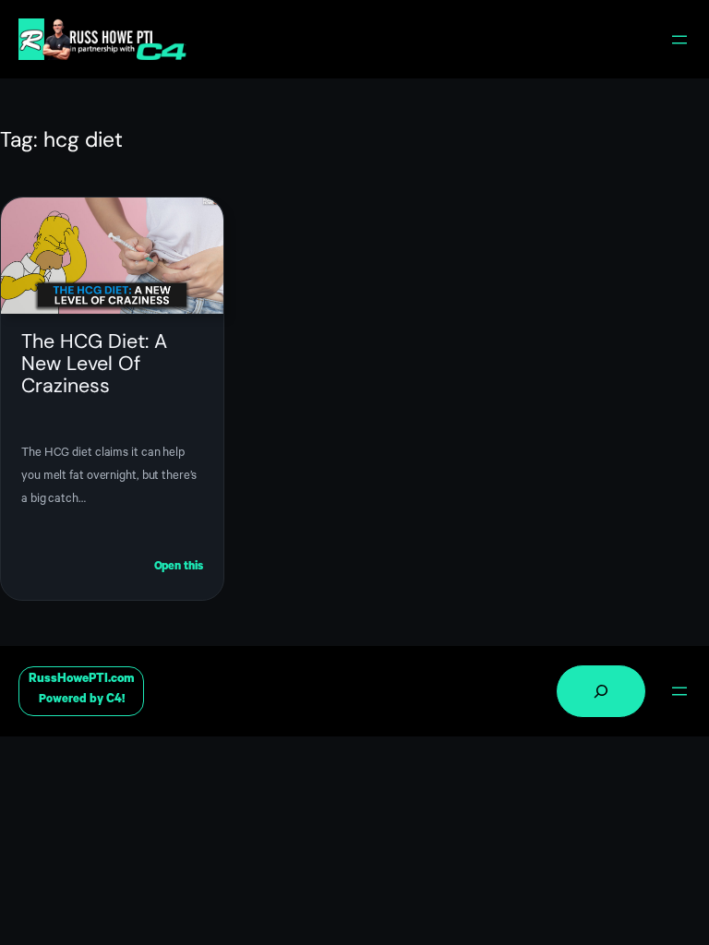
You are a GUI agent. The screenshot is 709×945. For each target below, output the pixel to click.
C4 (114, 700)
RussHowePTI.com (82, 680)
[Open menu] (679, 40)
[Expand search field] (601, 691)
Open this (178, 569)
